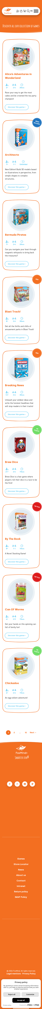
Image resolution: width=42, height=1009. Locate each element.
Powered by (23, 1005)
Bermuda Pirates (15, 234)
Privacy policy (7, 1005)
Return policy (21, 891)
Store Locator (21, 864)
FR (31, 11)
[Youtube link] (24, 784)
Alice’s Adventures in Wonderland (18, 76)
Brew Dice (11, 462)
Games (21, 859)
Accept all (21, 1000)
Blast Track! (13, 311)
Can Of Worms (14, 609)
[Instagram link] (17, 784)
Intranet (21, 886)
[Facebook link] (9, 784)
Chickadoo (12, 683)
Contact (21, 881)
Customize (30, 994)
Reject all (11, 994)
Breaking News (14, 385)
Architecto (12, 154)
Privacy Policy (29, 974)
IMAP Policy (21, 897)
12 (26, 732)
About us (21, 875)
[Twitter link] (32, 784)
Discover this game (16, 107)
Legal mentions (14, 974)
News (21, 870)
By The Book (13, 538)
